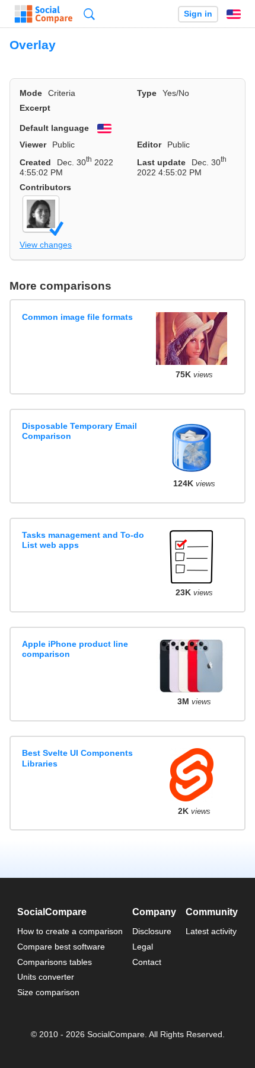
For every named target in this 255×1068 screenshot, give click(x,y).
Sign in (198, 13)
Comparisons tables (54, 962)
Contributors (45, 187)
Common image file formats (77, 317)
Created (35, 162)
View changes (46, 244)
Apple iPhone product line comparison (75, 649)
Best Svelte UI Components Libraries (77, 758)
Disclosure (151, 931)
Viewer (33, 144)
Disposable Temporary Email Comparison (79, 431)
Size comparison (48, 992)
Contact (146, 962)
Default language (54, 128)
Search (89, 14)
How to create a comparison (70, 931)
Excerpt (35, 108)
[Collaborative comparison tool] (43, 14)
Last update (161, 162)
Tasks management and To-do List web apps (83, 540)
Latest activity (211, 931)
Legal (142, 946)
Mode (31, 93)
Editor (149, 144)
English (234, 14)
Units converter (45, 977)
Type (147, 93)
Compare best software (61, 946)
